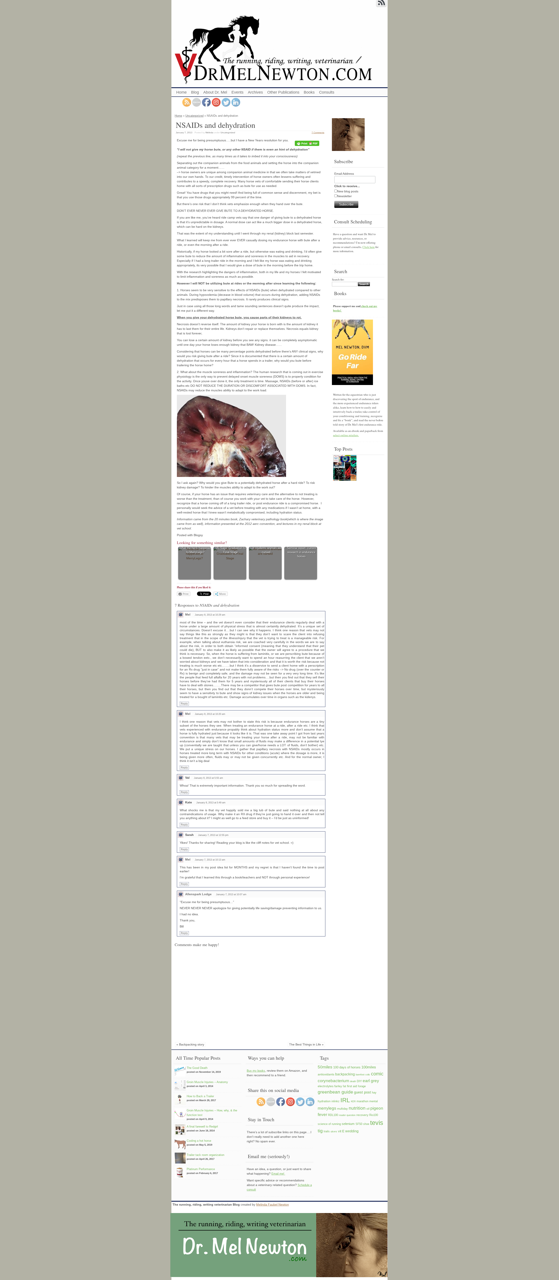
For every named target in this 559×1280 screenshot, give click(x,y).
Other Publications (283, 92)
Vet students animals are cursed (266, 550)
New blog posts (347, 191)
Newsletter (344, 196)
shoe (366, 1124)
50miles (325, 1067)
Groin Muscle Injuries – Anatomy (207, 1082)
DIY (359, 1081)
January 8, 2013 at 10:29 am (210, 614)
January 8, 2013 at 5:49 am (210, 802)
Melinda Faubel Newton (272, 1204)
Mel (187, 614)
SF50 (358, 1124)
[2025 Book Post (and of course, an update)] (345, 468)
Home (181, 92)
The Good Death (197, 1068)
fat (344, 1086)
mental (373, 1101)
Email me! (278, 1173)
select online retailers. (346, 435)
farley (338, 1086)
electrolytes (325, 1086)
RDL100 (333, 1115)
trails (327, 1131)
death (353, 1081)
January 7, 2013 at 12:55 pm (213, 835)
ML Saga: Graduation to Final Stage (231, 550)
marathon (362, 1101)
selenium (348, 1124)
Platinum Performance (201, 1169)
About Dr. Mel (215, 92)
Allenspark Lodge (198, 894)
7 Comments (318, 132)
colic (367, 1074)
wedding (352, 1131)
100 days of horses (347, 1067)
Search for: (338, 279)
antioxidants (326, 1074)
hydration (324, 1101)
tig (320, 1130)
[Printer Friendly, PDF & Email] (308, 143)
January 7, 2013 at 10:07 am (231, 894)
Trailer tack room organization (205, 1155)
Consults (326, 92)
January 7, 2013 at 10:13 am (210, 859)
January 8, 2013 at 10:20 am (210, 714)
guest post (362, 1092)
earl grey (371, 1080)
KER (353, 1101)
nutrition (357, 1108)
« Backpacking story (190, 1044)
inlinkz (335, 1101)
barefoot (360, 1074)
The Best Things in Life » (306, 1044)
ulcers (334, 1131)
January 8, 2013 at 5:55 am (208, 778)
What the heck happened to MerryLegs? (195, 550)
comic (377, 1073)
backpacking (345, 1074)
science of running (329, 1124)
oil (367, 1108)
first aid (352, 1086)
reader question (347, 1115)
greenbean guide (335, 1091)
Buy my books (256, 1070)
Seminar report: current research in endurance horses (301, 552)
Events (237, 92)
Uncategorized (194, 115)
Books (309, 92)
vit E (341, 1131)
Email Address (344, 173)
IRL (345, 1100)
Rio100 (373, 1115)
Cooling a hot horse (199, 1140)
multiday (342, 1108)
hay (374, 1092)
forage (362, 1086)
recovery (362, 1115)
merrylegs (327, 1108)
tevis (376, 1122)
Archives (255, 92)
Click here (368, 247)
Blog (195, 92)
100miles (368, 1067)
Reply (184, 703)
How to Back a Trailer (200, 1096)
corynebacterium (333, 1080)
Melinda (209, 132)
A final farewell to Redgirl (202, 1126)
